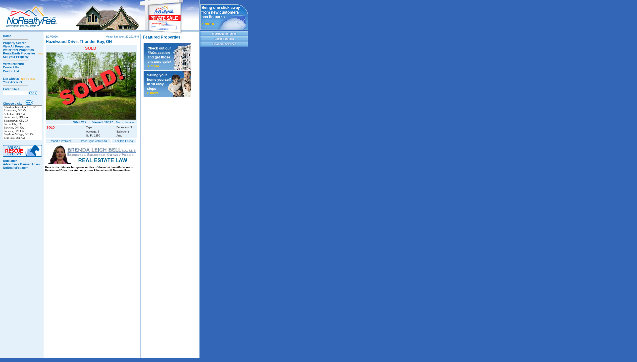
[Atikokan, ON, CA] (22, 114)
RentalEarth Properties (23, 53)
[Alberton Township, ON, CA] (22, 107)
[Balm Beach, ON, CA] (22, 117)
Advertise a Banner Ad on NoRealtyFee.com (21, 166)
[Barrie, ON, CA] (22, 124)
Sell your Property (16, 57)
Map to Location (125, 122)
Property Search (14, 43)
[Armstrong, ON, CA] (22, 111)
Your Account (12, 82)
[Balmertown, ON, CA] (22, 121)
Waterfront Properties (18, 50)
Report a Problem (60, 140)
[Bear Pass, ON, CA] (22, 138)
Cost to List (11, 71)
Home (7, 36)
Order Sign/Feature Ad (93, 140)
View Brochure (13, 64)
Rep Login (10, 161)
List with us (19, 79)
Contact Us (11, 67)
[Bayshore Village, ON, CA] (22, 134)
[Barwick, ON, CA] (22, 128)
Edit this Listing (124, 140)
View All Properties (16, 46)
